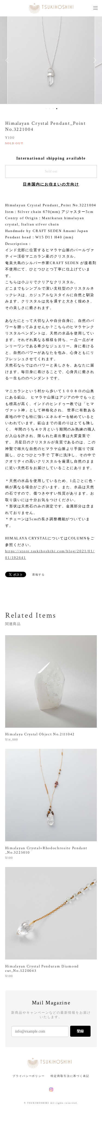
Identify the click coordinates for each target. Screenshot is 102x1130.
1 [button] (46, 108)
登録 (80, 1031)
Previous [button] (8, 60)
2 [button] (49, 108)
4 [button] (56, 108)
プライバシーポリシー (29, 1075)
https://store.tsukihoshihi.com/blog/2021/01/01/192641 (50, 554)
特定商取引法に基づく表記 (70, 1075)
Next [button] (94, 60)
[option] (51, 60)
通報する (38, 574)
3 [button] (53, 108)
